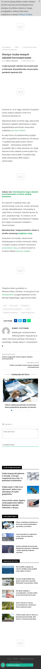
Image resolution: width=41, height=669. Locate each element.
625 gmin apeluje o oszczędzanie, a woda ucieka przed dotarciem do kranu (26, 593)
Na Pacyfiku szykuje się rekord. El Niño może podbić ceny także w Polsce (26, 569)
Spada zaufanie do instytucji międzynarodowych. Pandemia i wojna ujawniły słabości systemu (27, 549)
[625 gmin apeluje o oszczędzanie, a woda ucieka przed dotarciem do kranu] (8, 594)
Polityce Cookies (25, 14)
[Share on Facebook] (15, 320)
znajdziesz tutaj (25, 233)
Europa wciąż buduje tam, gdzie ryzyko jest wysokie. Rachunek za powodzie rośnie (27, 581)
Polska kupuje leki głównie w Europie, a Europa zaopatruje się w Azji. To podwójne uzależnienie (13, 477)
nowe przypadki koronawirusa (12, 309)
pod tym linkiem (18, 130)
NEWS (17, 47)
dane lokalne (14, 305)
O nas (9, 659)
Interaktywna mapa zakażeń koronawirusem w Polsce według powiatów (20, 194)
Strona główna (6, 47)
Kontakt (15, 659)
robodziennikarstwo (27, 312)
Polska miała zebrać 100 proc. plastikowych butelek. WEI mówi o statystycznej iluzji (27, 617)
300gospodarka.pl (27, 662)
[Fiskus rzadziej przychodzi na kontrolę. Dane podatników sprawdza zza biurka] (20, 390)
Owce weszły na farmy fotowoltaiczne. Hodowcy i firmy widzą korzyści (26, 605)
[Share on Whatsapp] (29, 320)
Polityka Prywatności (27, 659)
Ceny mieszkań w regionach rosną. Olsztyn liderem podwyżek (26, 536)
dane (4, 305)
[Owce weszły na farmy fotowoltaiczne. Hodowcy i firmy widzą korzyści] (8, 606)
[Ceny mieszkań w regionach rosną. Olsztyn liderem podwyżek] (8, 537)
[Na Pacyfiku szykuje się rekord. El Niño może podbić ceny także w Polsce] (8, 570)
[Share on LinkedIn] (24, 320)
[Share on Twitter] (20, 320)
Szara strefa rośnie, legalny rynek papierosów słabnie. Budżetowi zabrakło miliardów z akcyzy (13, 504)
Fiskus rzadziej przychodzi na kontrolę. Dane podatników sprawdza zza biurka (27, 524)
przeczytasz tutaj (9, 248)
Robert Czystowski (12, 61)
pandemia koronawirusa (10, 312)
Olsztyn (27, 309)
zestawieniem (8, 294)
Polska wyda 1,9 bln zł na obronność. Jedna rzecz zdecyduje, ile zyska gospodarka (12, 490)
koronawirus (25, 305)
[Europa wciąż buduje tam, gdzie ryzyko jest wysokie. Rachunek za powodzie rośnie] (8, 582)
